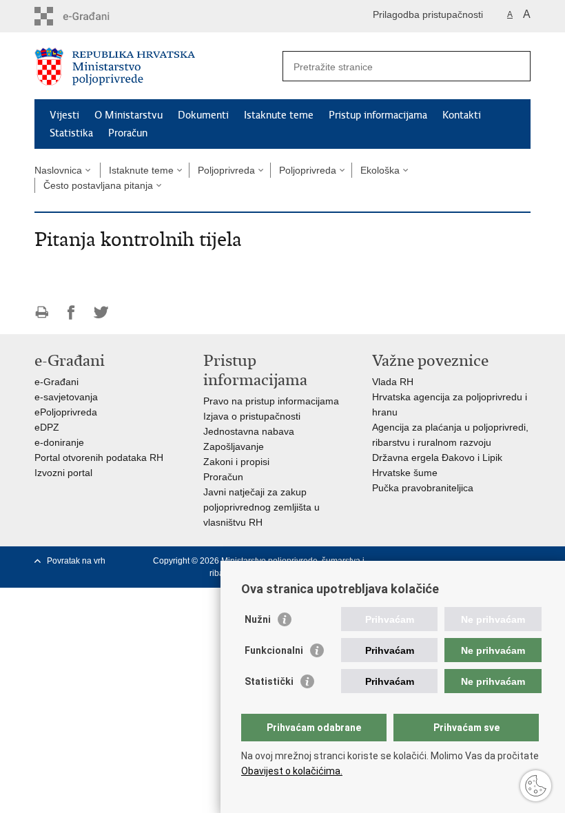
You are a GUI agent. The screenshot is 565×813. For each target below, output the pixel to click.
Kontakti (461, 115)
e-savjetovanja (66, 396)
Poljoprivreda (226, 170)
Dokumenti (203, 115)
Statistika (71, 133)
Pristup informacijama (378, 115)
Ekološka (380, 170)
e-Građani (56, 381)
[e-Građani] (93, 16)
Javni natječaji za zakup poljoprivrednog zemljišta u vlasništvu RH (261, 507)
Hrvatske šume (405, 472)
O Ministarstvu (128, 115)
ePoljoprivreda (65, 412)
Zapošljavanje (233, 446)
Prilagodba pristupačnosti (428, 14)
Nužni (258, 619)
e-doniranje (59, 442)
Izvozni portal (63, 472)
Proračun (127, 133)
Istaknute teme (279, 115)
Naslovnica (58, 170)
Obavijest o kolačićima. (291, 770)
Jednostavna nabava (248, 431)
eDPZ (46, 427)
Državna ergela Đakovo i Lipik (437, 457)
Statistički (269, 681)
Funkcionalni (274, 650)
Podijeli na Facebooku (71, 312)
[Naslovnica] (158, 66)
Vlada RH (392, 381)
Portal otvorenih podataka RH (98, 457)
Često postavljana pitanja (98, 185)
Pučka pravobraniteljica (422, 487)
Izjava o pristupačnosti (251, 416)
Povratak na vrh (76, 561)
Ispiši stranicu (41, 312)
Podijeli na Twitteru (101, 312)
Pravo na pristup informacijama (271, 400)
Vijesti (64, 115)
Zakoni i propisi (236, 461)
